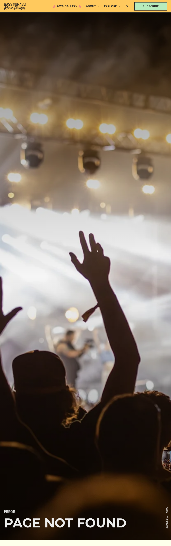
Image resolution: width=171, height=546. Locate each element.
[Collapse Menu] (99, 6)
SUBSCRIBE (151, 6)
